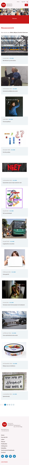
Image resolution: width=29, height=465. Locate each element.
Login (22, 1)
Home (18, 1)
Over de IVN (4, 437)
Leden (2, 439)
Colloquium (4, 446)
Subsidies (3, 448)
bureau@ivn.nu (5, 429)
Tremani (6, 462)
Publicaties (4, 444)
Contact (3, 452)
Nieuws (3, 441)
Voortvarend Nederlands (7, 450)
